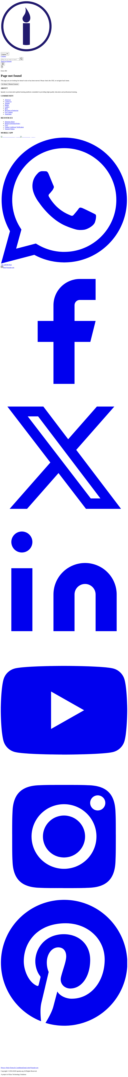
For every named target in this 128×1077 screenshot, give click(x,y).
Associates (8, 114)
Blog (6, 109)
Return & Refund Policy (12, 123)
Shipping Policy (10, 122)
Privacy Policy (5, 1068)
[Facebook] (64, 394)
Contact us (8, 101)
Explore (4, 54)
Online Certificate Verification (14, 127)
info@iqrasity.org (8, 267)
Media (7, 105)
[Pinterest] (64, 1025)
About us (8, 100)
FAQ (6, 125)
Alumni (7, 103)
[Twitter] (64, 520)
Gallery (7, 107)
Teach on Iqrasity (6, 61)
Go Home (4, 84)
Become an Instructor (11, 110)
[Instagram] (64, 899)
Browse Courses (13, 84)
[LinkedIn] (64, 646)
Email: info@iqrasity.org (30, 1068)
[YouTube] (64, 772)
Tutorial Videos (9, 129)
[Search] (21, 59)
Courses (3, 56)
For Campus (9, 112)
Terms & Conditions (16, 1068)
